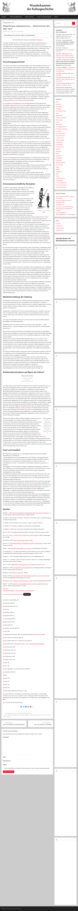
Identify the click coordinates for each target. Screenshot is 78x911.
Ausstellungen (59, 115)
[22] (37, 364)
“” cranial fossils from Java (20, 564)
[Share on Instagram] (28, 707)
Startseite (4, 16)
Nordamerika (59, 155)
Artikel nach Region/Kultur (16, 16)
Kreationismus (59, 142)
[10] (29, 170)
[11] (14, 179)
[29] (16, 440)
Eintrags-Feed (59, 225)
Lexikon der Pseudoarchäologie (44, 16)
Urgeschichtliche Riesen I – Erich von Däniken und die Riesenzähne (18, 590)
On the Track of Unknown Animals (21, 540)
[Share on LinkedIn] (26, 707)
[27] (30, 411)
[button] (33, 707)
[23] (36, 395)
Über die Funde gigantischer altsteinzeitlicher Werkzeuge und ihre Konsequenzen (30, 513)
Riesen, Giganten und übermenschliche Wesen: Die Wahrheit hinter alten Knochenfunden (65, 55)
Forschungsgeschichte (9, 713)
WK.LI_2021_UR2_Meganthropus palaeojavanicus (12, 594)
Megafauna (27, 714)
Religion (58, 169)
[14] (28, 228)
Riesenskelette (41, 714)
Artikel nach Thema (29, 16)
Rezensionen (59, 171)
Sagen (57, 176)
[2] (39, 109)
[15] (48, 235)
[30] (25, 445)
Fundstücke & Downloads (62, 129)
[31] (32, 488)
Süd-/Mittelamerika (60, 178)
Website (5, 764)
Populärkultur (59, 160)
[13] (6, 228)
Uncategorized (59, 180)
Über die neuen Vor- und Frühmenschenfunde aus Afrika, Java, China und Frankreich (30, 575)
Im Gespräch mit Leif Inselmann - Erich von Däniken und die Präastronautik (65, 69)
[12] (36, 217)
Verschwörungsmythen (61, 187)
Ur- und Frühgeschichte (61, 182)
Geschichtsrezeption (60, 133)
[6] (48, 130)
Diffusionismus (59, 120)
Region (57, 167)
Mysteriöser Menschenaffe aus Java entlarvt (21, 548)
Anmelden (58, 223)
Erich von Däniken (8, 714)
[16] (38, 238)
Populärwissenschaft (60, 162)
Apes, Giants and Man (18, 572)
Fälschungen (59, 124)
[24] (20, 405)
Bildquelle (39, 39)
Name (4, 757)
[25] (25, 407)
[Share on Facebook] (21, 707)
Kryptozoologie (20, 713)
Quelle (43, 212)
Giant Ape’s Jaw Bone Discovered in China (22, 580)
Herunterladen (27, 594)
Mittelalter (58, 149)
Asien (15, 713)
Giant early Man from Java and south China (23, 567)
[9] (23, 154)
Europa (57, 122)
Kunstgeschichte (59, 146)
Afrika (57, 102)
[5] (44, 127)
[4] (10, 123)
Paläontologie (26, 713)
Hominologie (21, 714)
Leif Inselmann (20, 31)
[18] (4, 260)
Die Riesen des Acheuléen (39, 634)
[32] (33, 492)
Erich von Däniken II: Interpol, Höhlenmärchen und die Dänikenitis (65, 79)
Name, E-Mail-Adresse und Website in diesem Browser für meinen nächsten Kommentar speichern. (27, 768)
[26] (40, 409)
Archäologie (58, 108)
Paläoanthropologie (33, 714)
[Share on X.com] (23, 707)
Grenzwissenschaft (60, 135)
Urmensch (8, 716)
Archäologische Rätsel (61, 111)
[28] (36, 433)
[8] (8, 149)
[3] (36, 118)
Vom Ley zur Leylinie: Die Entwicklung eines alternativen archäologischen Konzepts (64, 208)
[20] (9, 328)
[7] (50, 141)
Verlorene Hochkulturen (61, 185)
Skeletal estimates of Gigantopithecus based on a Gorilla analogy (27, 543)
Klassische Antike (60, 140)
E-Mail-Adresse (7, 760)
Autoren (56, 16)
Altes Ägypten (59, 106)
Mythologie (58, 151)
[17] (21, 256)
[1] (24, 94)
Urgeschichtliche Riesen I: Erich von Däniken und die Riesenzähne (18, 100)
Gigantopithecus (15, 714)
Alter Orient (58, 104)
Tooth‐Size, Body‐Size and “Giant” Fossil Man (28, 535)
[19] (25, 262)
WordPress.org (59, 230)
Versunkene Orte (60, 204)
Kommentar (6, 737)
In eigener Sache (60, 138)
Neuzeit (57, 153)
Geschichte (58, 131)
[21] (4, 349)
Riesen (30, 713)
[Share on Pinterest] (30, 707)
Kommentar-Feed (60, 228)
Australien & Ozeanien (61, 117)
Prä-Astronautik (59, 164)
